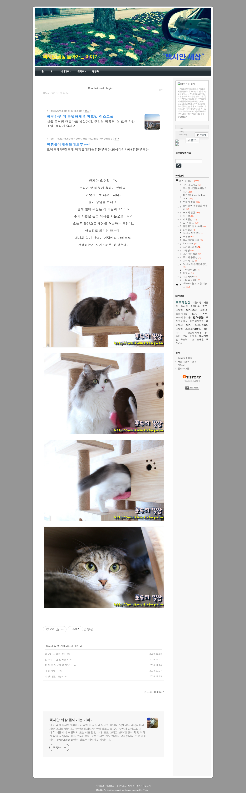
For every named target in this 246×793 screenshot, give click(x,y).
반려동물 (198, 317)
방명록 (95, 71)
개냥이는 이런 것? (55, 654)
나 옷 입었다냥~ (54, 676)
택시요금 (191, 309)
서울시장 (197, 302)
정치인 (203, 310)
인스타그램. (184, 368)
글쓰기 (147, 786)
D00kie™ (100, 790)
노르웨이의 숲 (183, 317)
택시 (188, 324)
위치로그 (81, 71)
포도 (204, 306)
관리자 (139, 786)
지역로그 (100, 786)
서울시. (181, 365)
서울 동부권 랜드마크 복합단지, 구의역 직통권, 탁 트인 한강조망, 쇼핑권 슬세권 (91, 123)
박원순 (194, 313)
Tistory (146, 790)
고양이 (179, 310)
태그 (52, 71)
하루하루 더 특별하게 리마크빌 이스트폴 (80, 116)
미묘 (192, 339)
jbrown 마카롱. (185, 358)
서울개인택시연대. (187, 361)
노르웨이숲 (181, 313)
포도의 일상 (52, 645)
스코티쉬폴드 (193, 328)
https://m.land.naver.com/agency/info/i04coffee (79, 138)
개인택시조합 (197, 321)
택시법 (184, 306)
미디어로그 (66, 71)
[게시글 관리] (62, 629)
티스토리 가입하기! (192, 381)
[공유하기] (57, 629)
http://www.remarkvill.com (65, 110)
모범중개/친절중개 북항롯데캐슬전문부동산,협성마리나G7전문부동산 (98, 149)
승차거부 (195, 306)
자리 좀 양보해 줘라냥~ (58, 665)
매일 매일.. (51, 670)
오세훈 (200, 339)
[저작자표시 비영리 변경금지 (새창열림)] (88, 629)
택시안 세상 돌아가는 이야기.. (72, 56)
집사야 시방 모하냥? (56, 659)
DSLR (204, 313)
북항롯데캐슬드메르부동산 (69, 144)
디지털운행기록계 (192, 332)
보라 (185, 336)
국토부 (183, 339)
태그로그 (110, 786)
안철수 (193, 336)
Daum (127, 790)
